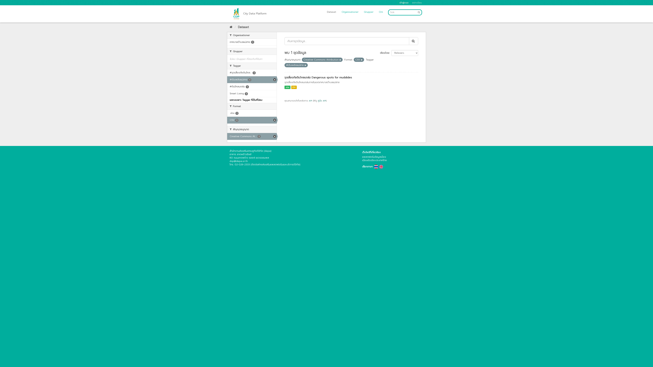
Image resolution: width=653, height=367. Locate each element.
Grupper (368, 12)
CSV (294, 87)
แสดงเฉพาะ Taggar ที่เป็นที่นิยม (246, 100)
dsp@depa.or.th (239, 161)
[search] (413, 41)
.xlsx (287, 87)
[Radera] (340, 59)
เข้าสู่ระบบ (403, 2)
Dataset (331, 12)
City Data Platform (254, 14)
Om (381, 12)
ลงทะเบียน (417, 2)
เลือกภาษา (367, 166)
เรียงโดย (384, 53)
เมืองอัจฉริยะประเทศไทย (374, 160)
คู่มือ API (322, 100)
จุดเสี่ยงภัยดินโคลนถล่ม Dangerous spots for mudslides (318, 77)
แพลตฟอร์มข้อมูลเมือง (374, 157)
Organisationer (350, 12)
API (310, 100)
